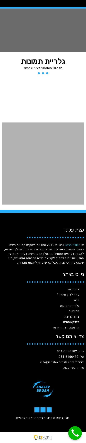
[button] (12, 3)
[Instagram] (43, 409)
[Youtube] (36, 409)
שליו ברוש (72, 245)
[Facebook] (49, 409)
